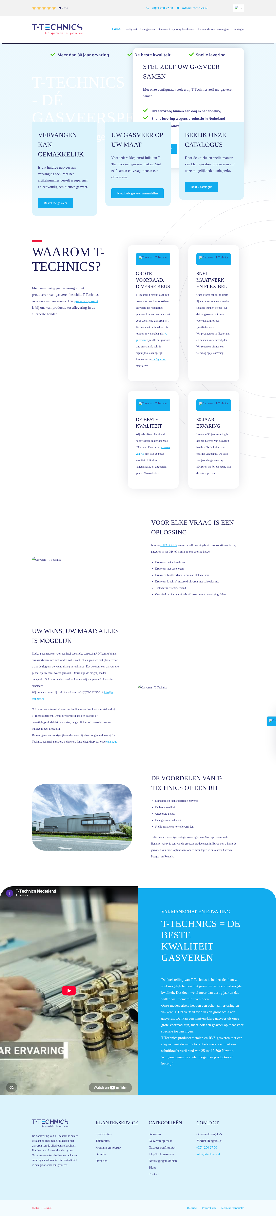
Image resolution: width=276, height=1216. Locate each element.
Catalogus (238, 29)
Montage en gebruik (108, 1147)
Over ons (101, 1160)
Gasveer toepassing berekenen (176, 29)
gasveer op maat (86, 301)
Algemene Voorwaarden (232, 1208)
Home (116, 29)
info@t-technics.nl (195, 8)
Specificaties (104, 1134)
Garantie (101, 1154)
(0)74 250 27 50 (162, 8)
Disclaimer (192, 1208)
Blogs (152, 1167)
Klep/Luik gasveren (161, 1154)
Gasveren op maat (160, 1141)
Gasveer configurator (162, 1147)
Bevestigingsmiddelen (163, 1160)
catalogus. (112, 741)
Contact (154, 1174)
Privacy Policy (209, 1208)
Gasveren (155, 1134)
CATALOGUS (168, 545)
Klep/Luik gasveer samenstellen (137, 193)
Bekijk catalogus (201, 187)
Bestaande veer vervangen (213, 29)
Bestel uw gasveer (55, 203)
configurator (159, 359)
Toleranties (103, 1141)
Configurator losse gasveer (139, 29)
